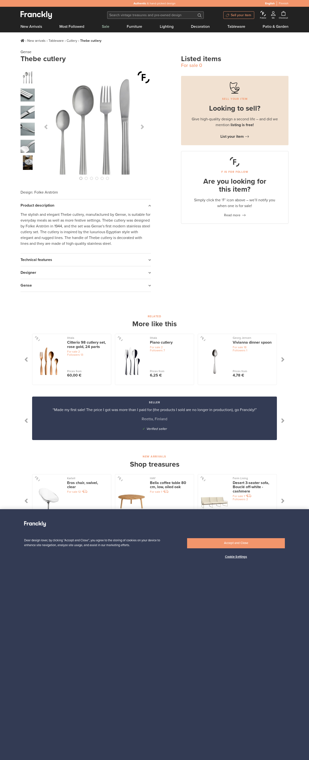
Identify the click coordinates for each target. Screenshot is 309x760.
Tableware (236, 26)
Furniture (134, 26)
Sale (105, 26)
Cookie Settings (236, 557)
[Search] (200, 15)
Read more (232, 215)
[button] (46, 127)
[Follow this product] (144, 77)
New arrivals (36, 41)
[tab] (86, 205)
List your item (232, 136)
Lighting (167, 26)
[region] (154, 634)
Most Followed (71, 26)
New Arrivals (31, 26)
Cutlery (72, 41)
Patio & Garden (275, 26)
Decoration (200, 26)
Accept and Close (236, 543)
